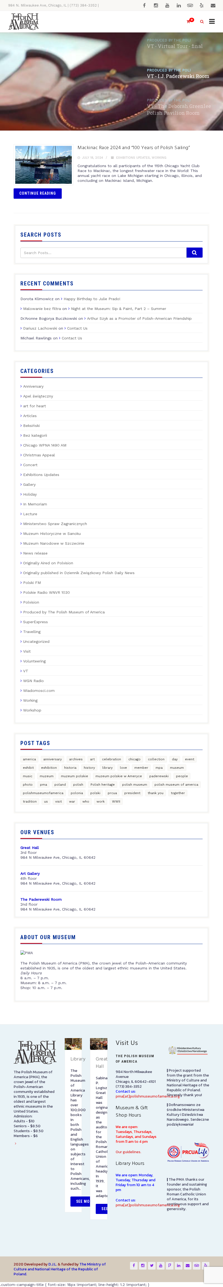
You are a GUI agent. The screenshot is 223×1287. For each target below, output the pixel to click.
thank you (155, 793)
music (27, 776)
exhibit (28, 768)
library (107, 768)
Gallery (29, 484)
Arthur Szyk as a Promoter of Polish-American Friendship (139, 318)
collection (156, 759)
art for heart (34, 406)
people (182, 776)
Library (78, 1059)
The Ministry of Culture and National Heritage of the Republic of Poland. (60, 1269)
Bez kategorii (35, 435)
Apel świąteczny (38, 396)
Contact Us (77, 328)
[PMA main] (23, 21)
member (141, 768)
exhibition (49, 768)
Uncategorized (36, 641)
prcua (112, 793)
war (72, 801)
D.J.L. (52, 1264)
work (101, 801)
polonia (77, 793)
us (46, 801)
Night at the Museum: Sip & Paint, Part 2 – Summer (118, 308)
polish (78, 784)
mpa (159, 768)
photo (28, 784)
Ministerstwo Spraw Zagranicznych (55, 524)
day (175, 759)
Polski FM (32, 582)
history (89, 768)
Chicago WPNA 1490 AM (44, 445)
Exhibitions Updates (133, 157)
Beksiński (31, 425)
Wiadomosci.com (39, 690)
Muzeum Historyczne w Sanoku (52, 533)
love (123, 768)
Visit (27, 651)
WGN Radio (33, 681)
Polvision (31, 602)
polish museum (134, 784)
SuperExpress (35, 622)
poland (60, 784)
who (85, 801)
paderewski (159, 776)
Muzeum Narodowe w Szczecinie (53, 543)
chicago (134, 759)
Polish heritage (103, 784)
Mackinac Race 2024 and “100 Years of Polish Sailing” (134, 148)
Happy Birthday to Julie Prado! (92, 299)
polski (95, 793)
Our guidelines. (128, 1152)
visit (58, 801)
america (29, 759)
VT (25, 671)
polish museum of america (176, 784)
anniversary (52, 759)
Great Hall (102, 1063)
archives (76, 759)
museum (177, 768)
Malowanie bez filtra (42, 308)
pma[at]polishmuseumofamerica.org (148, 1096)
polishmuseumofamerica (43, 793)
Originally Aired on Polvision (48, 563)
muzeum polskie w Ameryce (118, 776)
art (92, 759)
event (189, 759)
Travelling (32, 631)
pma (43, 784)
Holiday (30, 494)
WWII (116, 801)
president (132, 793)
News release (35, 553)
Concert (30, 465)
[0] (186, 21)
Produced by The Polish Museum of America (64, 612)
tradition (30, 801)
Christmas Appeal (39, 455)
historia (70, 768)
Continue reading (37, 193)
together (178, 793)
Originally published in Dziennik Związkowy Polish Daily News (79, 573)
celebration (111, 759)
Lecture (30, 514)
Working (159, 157)
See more (85, 1201)
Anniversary (33, 386)
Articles (30, 416)
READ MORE (31, 110)
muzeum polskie (74, 776)
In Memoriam (35, 504)
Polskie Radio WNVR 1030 (46, 592)
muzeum (47, 776)
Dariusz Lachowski (40, 328)
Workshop (32, 710)
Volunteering (34, 661)
